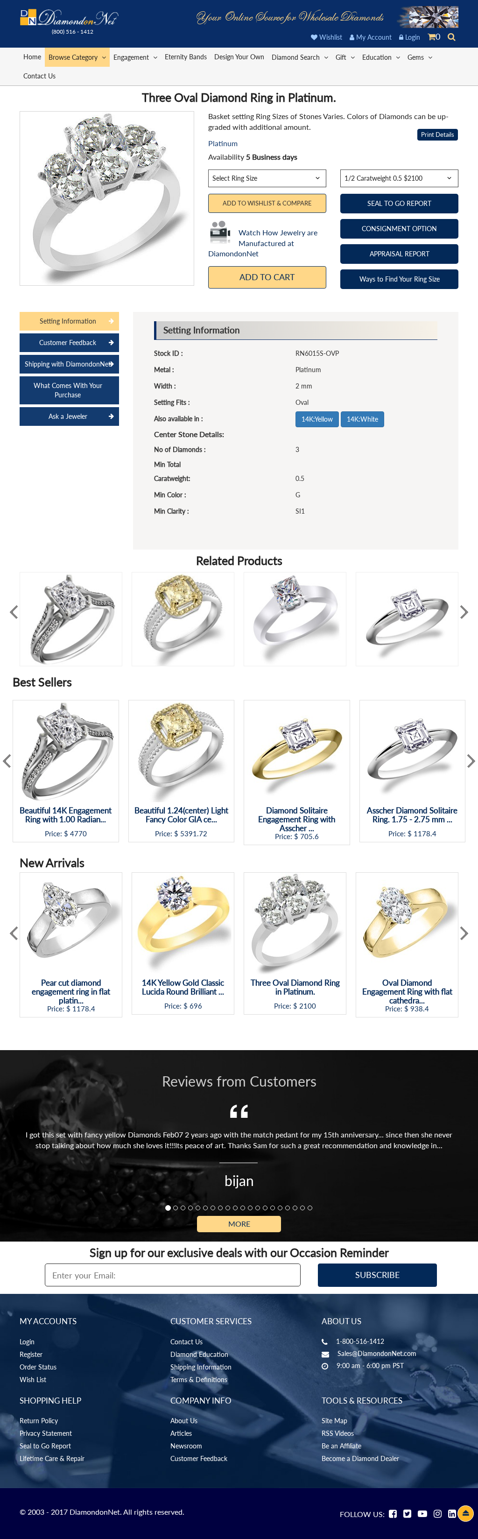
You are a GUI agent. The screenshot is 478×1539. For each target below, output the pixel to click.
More (239, 1223)
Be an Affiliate (341, 1446)
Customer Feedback (198, 1458)
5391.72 (193, 834)
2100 (307, 1006)
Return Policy (39, 1421)
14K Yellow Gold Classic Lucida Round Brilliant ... (183, 987)
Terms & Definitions (198, 1380)
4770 (78, 834)
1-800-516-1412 (360, 1341)
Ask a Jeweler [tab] (68, 416)
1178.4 (425, 834)
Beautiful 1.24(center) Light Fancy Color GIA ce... (181, 815)
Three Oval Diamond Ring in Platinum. (295, 987)
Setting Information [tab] (68, 321)
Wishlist (329, 37)
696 (196, 1006)
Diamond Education (199, 1354)
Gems (417, 57)
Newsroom (186, 1446)
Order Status (38, 1367)
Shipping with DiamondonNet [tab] (68, 364)
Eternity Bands (186, 57)
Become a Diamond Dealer (360, 1458)
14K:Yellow (317, 419)
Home (32, 57)
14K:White (362, 419)
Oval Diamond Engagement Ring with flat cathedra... (407, 992)
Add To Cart (267, 277)
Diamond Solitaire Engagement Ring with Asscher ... (296, 819)
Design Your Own (239, 57)
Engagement (132, 57)
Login (411, 37)
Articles (181, 1433)
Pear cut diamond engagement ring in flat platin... (71, 992)
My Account (373, 37)
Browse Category (74, 57)
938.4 (419, 1009)
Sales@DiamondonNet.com (376, 1353)
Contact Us (39, 76)
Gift (342, 57)
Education (378, 57)
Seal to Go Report (45, 1446)
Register (31, 1354)
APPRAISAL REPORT (399, 254)
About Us (183, 1421)
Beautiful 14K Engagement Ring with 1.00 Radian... (66, 815)
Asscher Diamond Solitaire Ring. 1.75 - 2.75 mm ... (412, 815)
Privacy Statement (46, 1433)
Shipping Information (201, 1367)
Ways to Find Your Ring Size (399, 279)
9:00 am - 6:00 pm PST (370, 1366)
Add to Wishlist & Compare (267, 203)
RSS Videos (338, 1433)
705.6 (309, 836)
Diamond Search (297, 57)
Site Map (334, 1421)
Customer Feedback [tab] (67, 342)
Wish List (33, 1380)
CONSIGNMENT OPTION (399, 229)
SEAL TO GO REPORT (399, 203)
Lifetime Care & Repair (52, 1458)
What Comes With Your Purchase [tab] (68, 390)
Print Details (437, 134)
